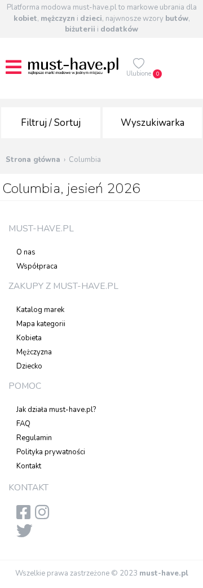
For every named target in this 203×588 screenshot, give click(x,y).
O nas (26, 252)
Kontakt (28, 466)
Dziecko (29, 366)
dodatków (119, 29)
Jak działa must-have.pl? (56, 410)
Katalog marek (40, 310)
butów (176, 19)
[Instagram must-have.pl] (44, 516)
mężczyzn (58, 19)
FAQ (23, 424)
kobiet (25, 19)
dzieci (91, 19)
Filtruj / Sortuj (51, 122)
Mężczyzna (34, 352)
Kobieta (29, 338)
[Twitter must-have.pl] (26, 534)
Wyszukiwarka (152, 122)
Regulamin (34, 438)
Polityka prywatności (50, 452)
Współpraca (37, 266)
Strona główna (33, 160)
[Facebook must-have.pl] (25, 516)
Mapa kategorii (40, 324)
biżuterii (80, 29)
